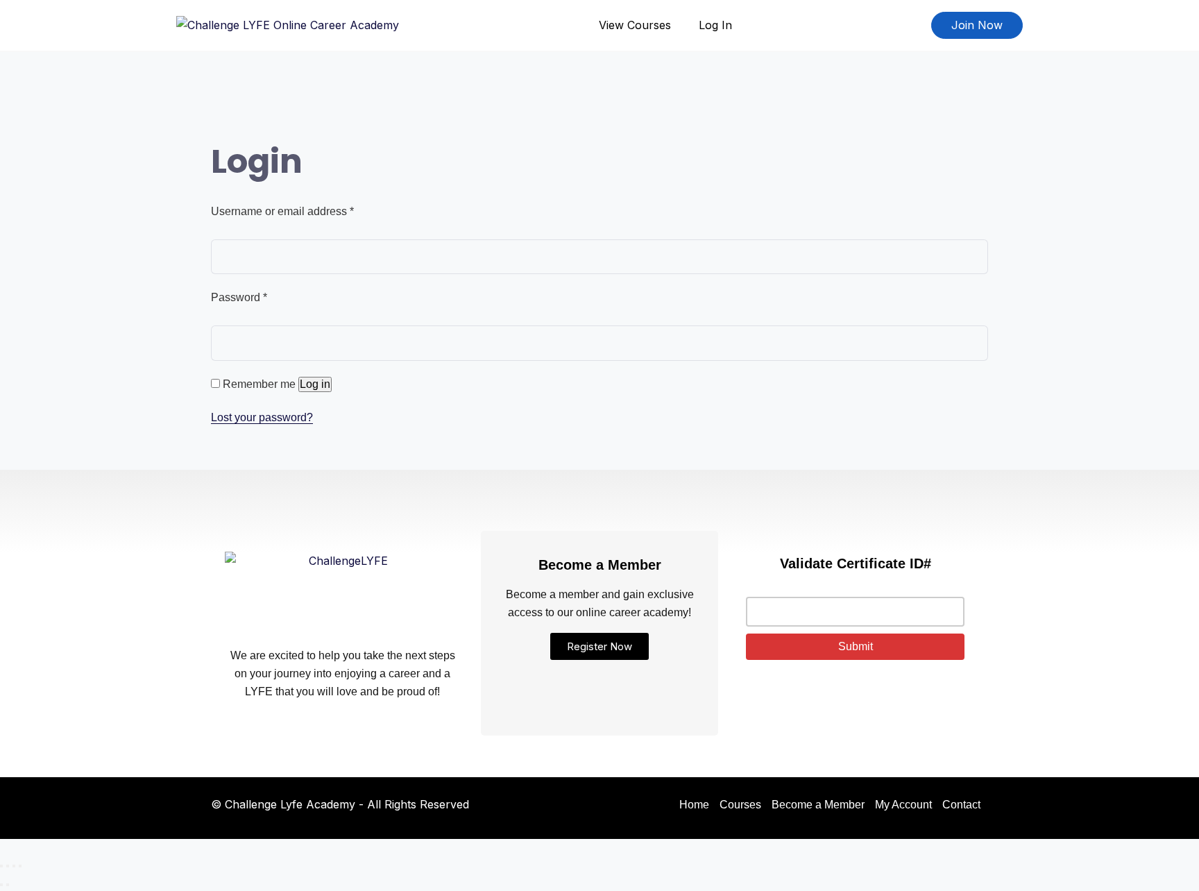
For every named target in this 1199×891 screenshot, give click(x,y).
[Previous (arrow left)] (1, 884)
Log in (315, 384)
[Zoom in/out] (1, 866)
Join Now (977, 25)
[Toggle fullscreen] (7, 866)
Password (239, 297)
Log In (715, 25)
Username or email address (282, 211)
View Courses (635, 25)
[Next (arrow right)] (7, 884)
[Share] (13, 866)
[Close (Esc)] (20, 866)
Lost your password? (262, 417)
